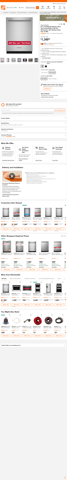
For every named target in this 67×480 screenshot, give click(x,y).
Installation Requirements (8, 160)
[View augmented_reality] (19, 60)
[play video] (12, 176)
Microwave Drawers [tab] (30, 278)
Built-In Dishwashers (22, 12)
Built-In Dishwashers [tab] (15, 278)
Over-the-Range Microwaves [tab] (46, 278)
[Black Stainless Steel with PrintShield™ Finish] (45, 66)
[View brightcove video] (25, 60)
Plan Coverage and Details (23, 159)
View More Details (46, 58)
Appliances (6, 12)
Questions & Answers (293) (56, 33)
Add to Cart (6, 228)
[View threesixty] (14, 60)
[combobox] (30, 7)
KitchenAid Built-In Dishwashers (36, 12)
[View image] (2, 60)
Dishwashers (13, 12)
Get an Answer (60, 110)
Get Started (47, 88)
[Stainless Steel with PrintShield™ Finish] (42, 66)
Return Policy (39, 160)
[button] (33, 118)
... (1, 12)
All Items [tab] (4, 278)
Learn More (55, 160)
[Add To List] (59, 24)
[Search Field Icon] (37, 7)
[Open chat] (66, 18)
